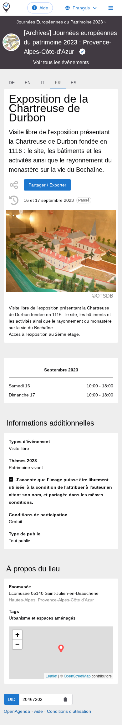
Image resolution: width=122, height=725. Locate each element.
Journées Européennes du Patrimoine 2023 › (61, 21)
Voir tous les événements (61, 62)
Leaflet (51, 675)
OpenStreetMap (77, 675)
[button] (61, 648)
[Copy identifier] (65, 699)
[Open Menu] (110, 8)
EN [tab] (28, 82)
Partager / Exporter (47, 184)
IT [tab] (43, 82)
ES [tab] (73, 82)
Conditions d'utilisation (69, 711)
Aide (43, 7)
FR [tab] (58, 82)
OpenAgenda (17, 711)
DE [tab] (12, 82)
